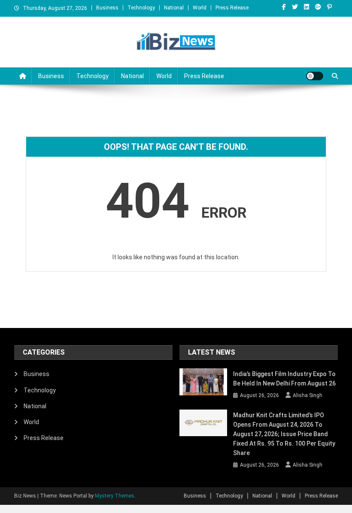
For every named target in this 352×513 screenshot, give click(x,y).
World (199, 8)
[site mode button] (314, 76)
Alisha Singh (307, 395)
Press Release (232, 8)
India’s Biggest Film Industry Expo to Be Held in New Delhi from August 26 (284, 378)
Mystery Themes (114, 496)
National (174, 8)
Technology (141, 8)
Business (107, 8)
